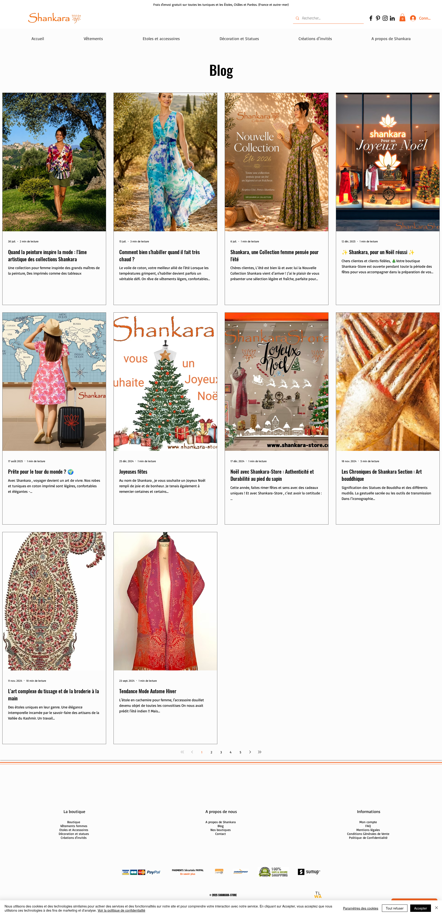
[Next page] (250, 752)
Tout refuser (395, 908)
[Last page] (260, 752)
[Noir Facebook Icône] (370, 18)
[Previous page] (192, 752)
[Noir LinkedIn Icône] (392, 18)
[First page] (182, 752)
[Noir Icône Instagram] (385, 18)
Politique (368, 838)
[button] (402, 17)
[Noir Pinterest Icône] (378, 18)
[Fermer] (436, 908)
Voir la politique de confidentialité (121, 910)
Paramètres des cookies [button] (360, 908)
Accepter (420, 908)
